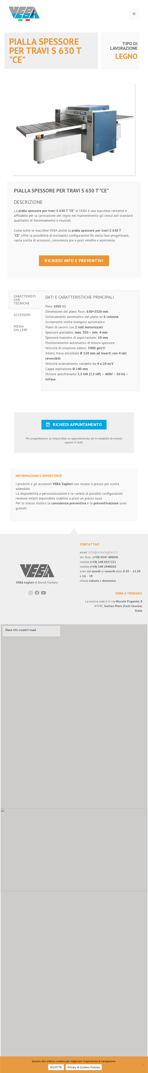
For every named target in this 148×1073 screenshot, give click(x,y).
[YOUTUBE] (43, 592)
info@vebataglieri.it (103, 552)
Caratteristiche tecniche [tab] (25, 299)
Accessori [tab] (22, 314)
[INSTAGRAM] (30, 592)
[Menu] (134, 14)
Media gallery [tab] (21, 328)
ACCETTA (56, 1067)
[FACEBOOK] (37, 592)
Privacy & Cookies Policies (84, 1067)
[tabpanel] (90, 341)
